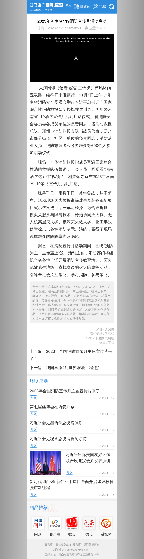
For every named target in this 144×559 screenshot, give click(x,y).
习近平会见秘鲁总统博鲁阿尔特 (58, 438)
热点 (69, 5)
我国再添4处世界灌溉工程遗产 (73, 367)
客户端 (54, 533)
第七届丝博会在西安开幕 (52, 406)
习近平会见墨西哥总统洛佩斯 (56, 422)
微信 (72, 533)
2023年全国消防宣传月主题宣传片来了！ (67, 390)
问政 (37, 533)
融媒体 (106, 533)
